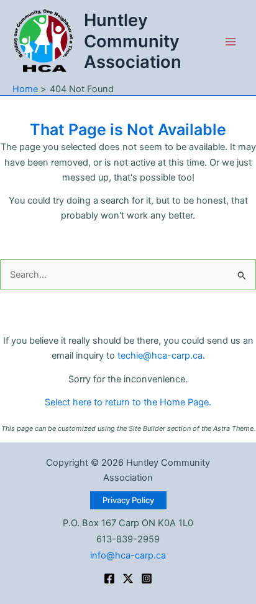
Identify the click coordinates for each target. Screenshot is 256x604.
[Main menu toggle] (230, 42)
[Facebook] (109, 578)
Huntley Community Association (132, 40)
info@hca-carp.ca (128, 555)
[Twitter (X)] (128, 578)
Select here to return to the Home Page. (128, 402)
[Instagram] (146, 578)
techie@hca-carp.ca (160, 355)
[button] (128, 500)
